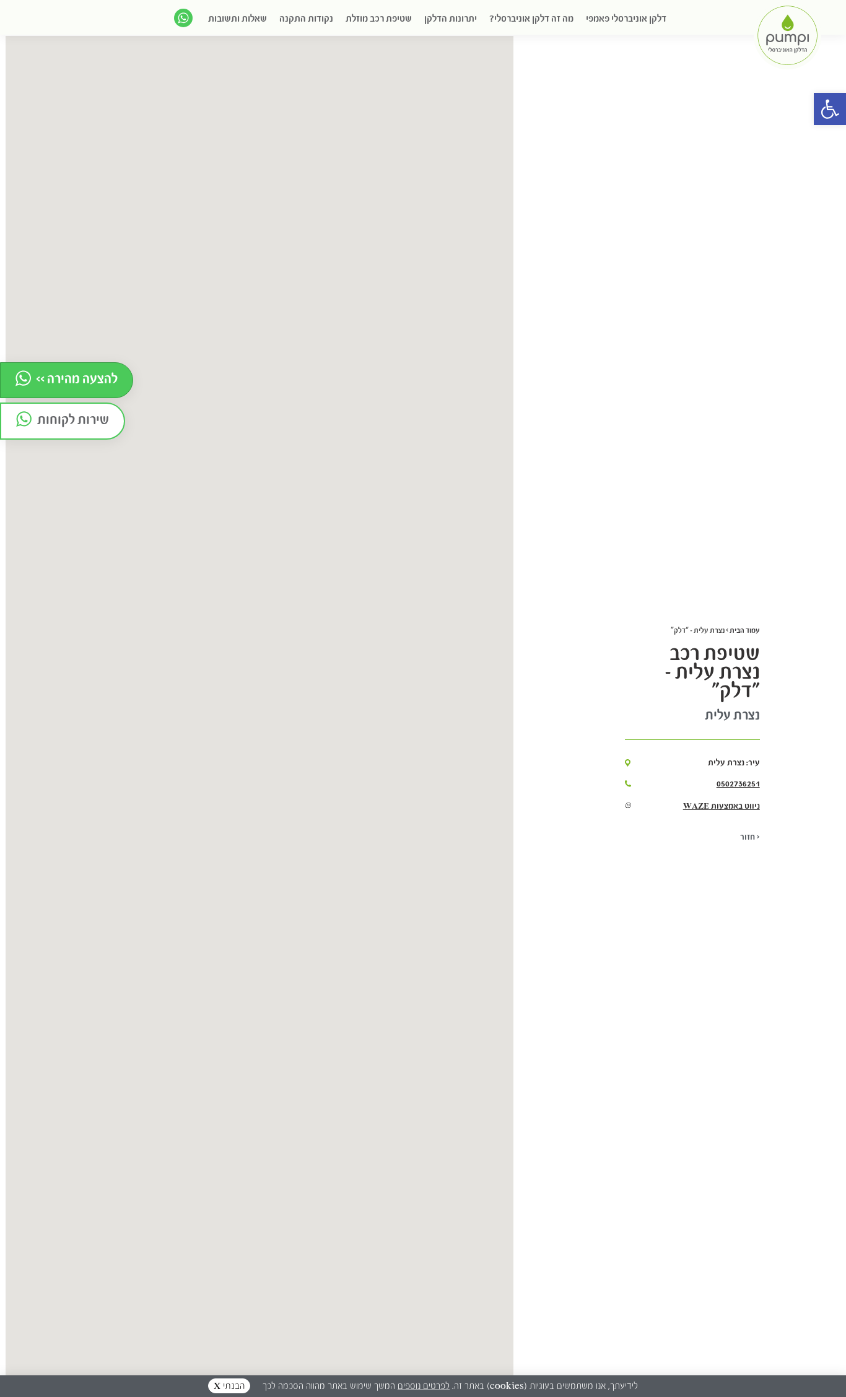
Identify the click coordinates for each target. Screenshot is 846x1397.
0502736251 (738, 783)
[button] (830, 109)
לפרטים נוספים (424, 1385)
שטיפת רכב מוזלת (379, 18)
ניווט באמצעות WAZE (721, 806)
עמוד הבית (745, 630)
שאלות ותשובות (237, 18)
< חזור (750, 837)
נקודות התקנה (306, 18)
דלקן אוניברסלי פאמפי (626, 18)
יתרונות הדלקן (450, 18)
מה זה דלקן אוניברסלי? (531, 18)
